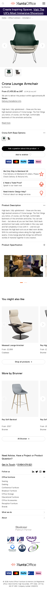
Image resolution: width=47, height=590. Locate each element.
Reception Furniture (10, 504)
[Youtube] (44, 472)
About (4, 518)
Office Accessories (9, 500)
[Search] (3, 3)
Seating (5, 481)
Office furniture (8, 477)
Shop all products (22, 362)
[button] (4, 45)
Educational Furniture (10, 497)
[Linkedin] (33, 472)
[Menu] (43, 3)
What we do (7, 512)
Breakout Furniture (9, 491)
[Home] (23, 3)
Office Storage (8, 494)
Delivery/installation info (11, 101)
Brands (4, 507)
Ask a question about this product (22, 149)
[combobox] (3, 3)
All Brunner (22, 439)
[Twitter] (37, 472)
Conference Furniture (10, 488)
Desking (5, 484)
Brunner (7, 87)
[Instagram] (40, 472)
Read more (6, 123)
